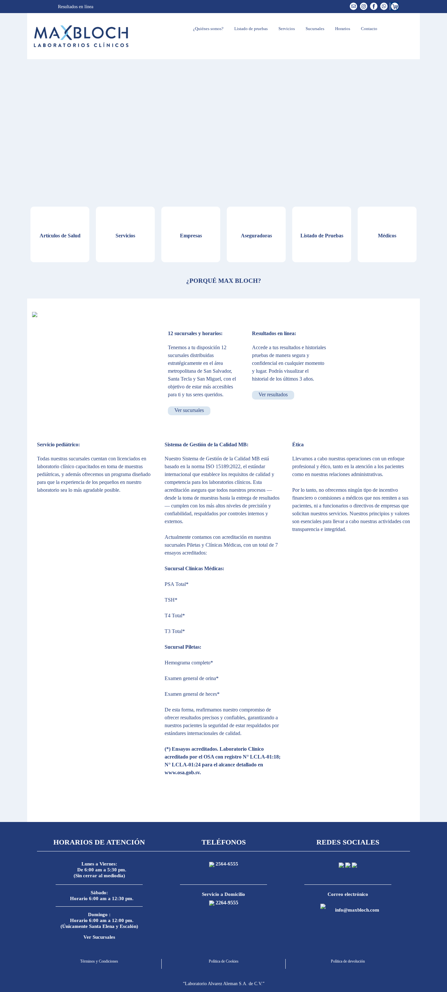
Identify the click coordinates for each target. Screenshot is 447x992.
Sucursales (314, 28)
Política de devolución (348, 961)
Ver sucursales (189, 410)
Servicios (286, 28)
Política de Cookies (224, 961)
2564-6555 (227, 863)
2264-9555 (227, 902)
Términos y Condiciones (99, 961)
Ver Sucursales (99, 937)
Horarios (342, 28)
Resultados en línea (75, 6)
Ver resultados (273, 394)
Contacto (368, 28)
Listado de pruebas (250, 28)
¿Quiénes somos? (208, 28)
